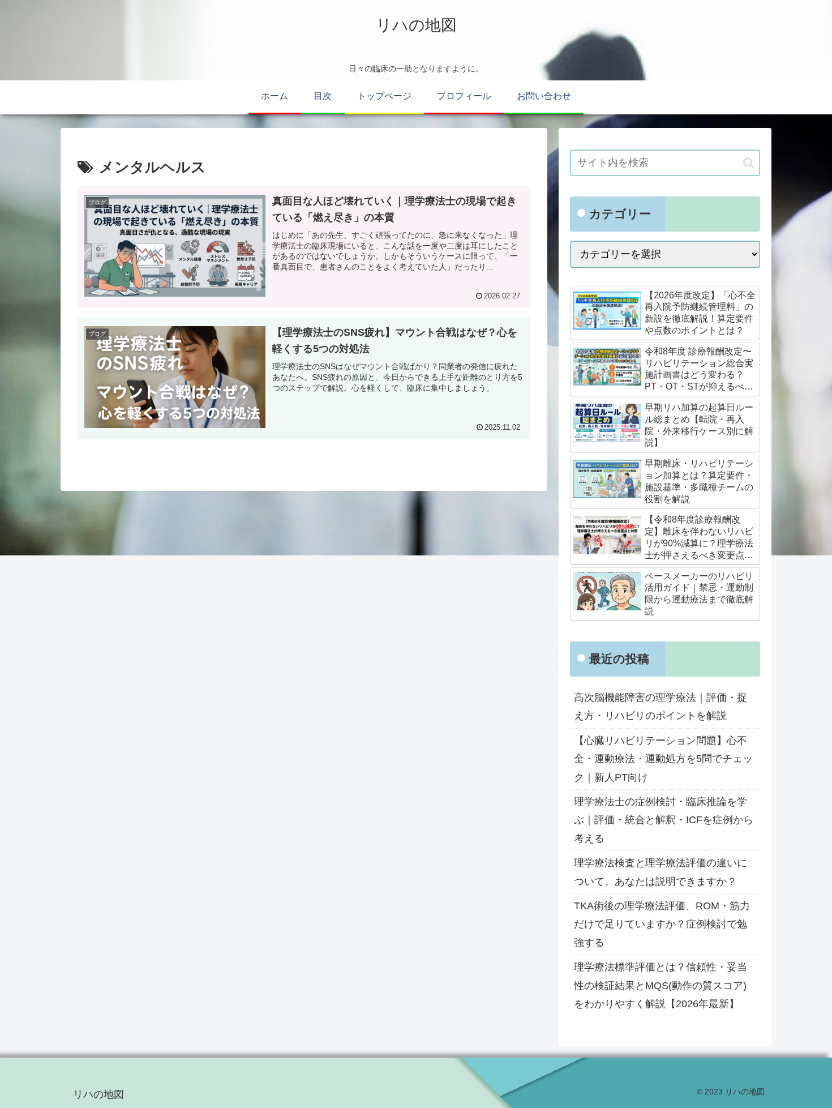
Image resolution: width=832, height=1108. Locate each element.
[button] (748, 162)
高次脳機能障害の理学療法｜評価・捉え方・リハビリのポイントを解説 (660, 706)
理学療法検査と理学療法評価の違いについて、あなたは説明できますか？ (660, 872)
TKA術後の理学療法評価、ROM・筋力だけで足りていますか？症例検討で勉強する (662, 924)
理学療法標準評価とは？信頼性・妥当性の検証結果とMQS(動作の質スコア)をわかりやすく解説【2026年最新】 (660, 985)
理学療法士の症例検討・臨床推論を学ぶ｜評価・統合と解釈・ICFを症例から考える (663, 820)
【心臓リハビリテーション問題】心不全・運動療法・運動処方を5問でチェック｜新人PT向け (663, 759)
